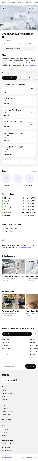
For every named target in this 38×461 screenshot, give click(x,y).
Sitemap (4, 399)
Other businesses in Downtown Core (17, 334)
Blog (3, 396)
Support (4, 432)
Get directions (25, 247)
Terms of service (7, 411)
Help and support (7, 393)
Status (4, 435)
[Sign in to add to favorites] (34, 8)
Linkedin (7, 447)
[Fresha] (19, 374)
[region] (19, 19)
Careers (4, 390)
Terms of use (6, 414)
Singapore (21, 2)
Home (4, 2)
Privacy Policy (6, 408)
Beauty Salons (12, 2)
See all (33, 171)
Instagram (8, 450)
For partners (5, 423)
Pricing (4, 426)
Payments (5, 429)
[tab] (9, 78)
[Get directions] (19, 241)
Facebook (8, 444)
